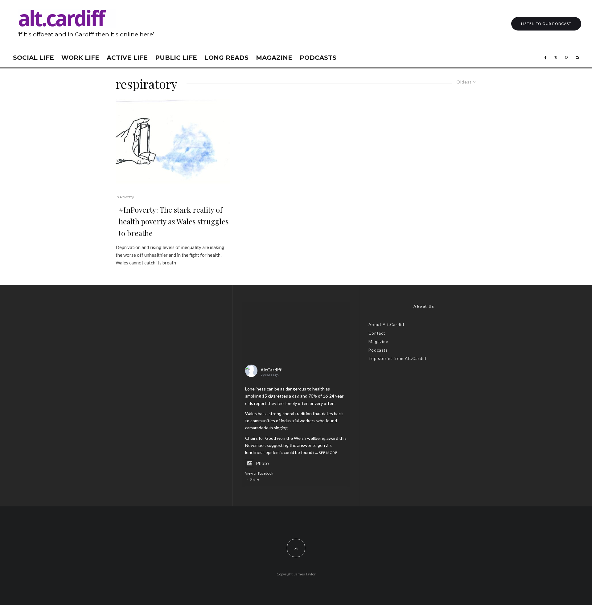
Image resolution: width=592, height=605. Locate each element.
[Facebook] (545, 57)
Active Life (127, 57)
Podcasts (318, 57)
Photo (262, 463)
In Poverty (125, 196)
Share (254, 479)
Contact (376, 333)
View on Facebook (259, 473)
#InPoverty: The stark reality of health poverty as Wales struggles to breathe (173, 221)
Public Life (176, 57)
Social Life (33, 57)
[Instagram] (566, 57)
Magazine (274, 57)
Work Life (80, 57)
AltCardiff (271, 369)
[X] (555, 57)
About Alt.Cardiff (386, 324)
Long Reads (226, 57)
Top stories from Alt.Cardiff (397, 358)
